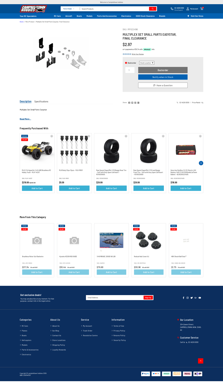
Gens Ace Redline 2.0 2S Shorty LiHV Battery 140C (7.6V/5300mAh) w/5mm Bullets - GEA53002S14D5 (184, 172)
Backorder (163, 70)
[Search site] (152, 9)
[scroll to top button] (200, 361)
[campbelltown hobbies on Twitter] (191, 297)
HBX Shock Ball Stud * (178, 256)
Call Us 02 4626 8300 (189, 342)
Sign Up (148, 297)
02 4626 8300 (184, 102)
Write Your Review (138, 54)
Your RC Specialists (28, 16)
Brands (162, 16)
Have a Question (165, 85)
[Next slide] (209, 250)
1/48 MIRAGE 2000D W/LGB (106, 256)
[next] (201, 163)
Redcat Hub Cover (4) (141, 256)
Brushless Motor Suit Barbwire (32, 256)
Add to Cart (37, 188)
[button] (192, 8)
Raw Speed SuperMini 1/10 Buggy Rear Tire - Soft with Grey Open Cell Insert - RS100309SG (111, 172)
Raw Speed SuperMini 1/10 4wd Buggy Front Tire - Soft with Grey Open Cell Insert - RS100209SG (148, 172)
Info (153, 49)
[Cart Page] (201, 9)
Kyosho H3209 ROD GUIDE (68, 256)
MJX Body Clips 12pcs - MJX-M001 (71, 170)
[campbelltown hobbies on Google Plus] (196, 297)
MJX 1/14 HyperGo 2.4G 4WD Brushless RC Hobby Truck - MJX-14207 (36, 171)
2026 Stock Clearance (145, 16)
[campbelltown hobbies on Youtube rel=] (200, 297)
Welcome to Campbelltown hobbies (111, 2)
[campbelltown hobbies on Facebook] (183, 297)
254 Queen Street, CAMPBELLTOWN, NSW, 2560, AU (190, 327)
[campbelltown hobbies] (33, 8)
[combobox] (118, 8)
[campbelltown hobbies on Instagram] (187, 297)
